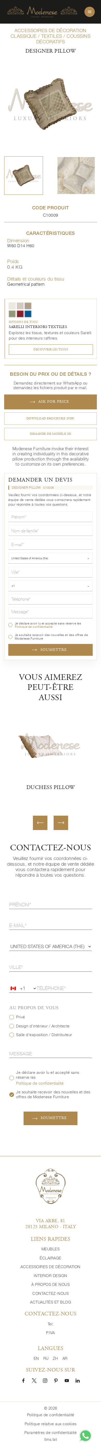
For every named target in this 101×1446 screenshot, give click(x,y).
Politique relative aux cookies (51, 1424)
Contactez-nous (50, 1293)
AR (65, 1358)
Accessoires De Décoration (50, 1267)
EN (36, 1358)
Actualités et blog (50, 1302)
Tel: (51, 1324)
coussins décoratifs (63, 38)
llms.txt (50, 1439)
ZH (55, 1358)
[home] (42, 12)
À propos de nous (50, 1284)
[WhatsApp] (85, 1435)
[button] (23, 175)
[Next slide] (61, 823)
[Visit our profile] (23, 1380)
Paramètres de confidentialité (50, 1432)
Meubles (50, 1249)
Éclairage (50, 1258)
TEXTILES (51, 36)
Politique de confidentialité (34, 627)
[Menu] (89, 12)
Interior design (50, 1276)
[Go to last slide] (40, 823)
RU (46, 1358)
